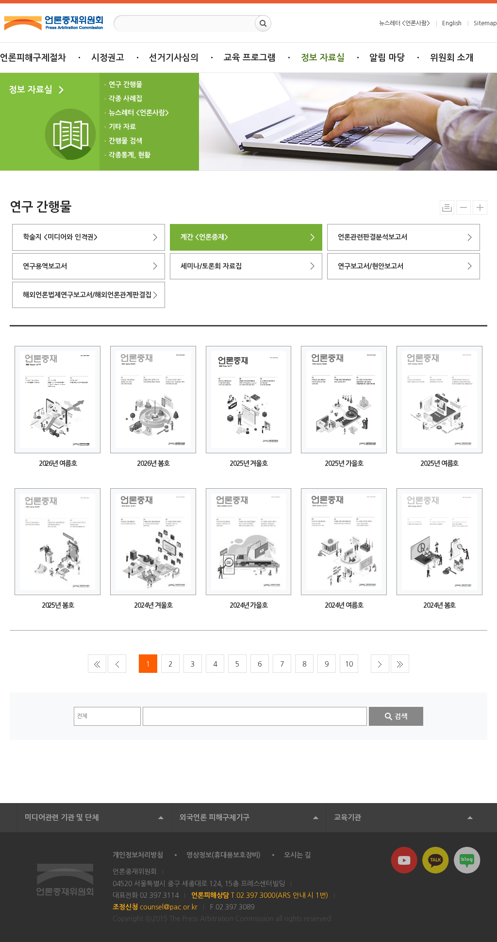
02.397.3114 (159, 895)
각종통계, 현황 (129, 155)
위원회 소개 (452, 57)
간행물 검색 (125, 140)
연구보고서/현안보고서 (370, 266)
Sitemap (485, 23)
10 (349, 664)
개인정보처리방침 (138, 855)
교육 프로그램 (250, 57)
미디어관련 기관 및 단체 (62, 817)
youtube (404, 860)
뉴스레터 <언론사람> (404, 23)
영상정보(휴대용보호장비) (223, 855)
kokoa (435, 860)
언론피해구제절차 (33, 57)
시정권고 (107, 57)
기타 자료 (122, 126)
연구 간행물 (125, 84)
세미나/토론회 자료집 (211, 266)
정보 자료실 (323, 57)
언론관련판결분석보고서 (372, 237)
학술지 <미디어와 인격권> (60, 237)
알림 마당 (387, 57)
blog (467, 860)
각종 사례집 (125, 98)
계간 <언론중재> (204, 237)
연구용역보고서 (45, 266)
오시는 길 (297, 855)
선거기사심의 (174, 57)
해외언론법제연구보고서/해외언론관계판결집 (87, 294)
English (452, 23)
